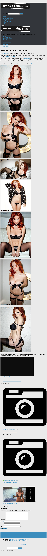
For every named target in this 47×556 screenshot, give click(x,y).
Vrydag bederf (18, 381)
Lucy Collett (5, 381)
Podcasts (5, 20)
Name (2, 521)
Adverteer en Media (7, 21)
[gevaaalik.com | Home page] (23, 6)
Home (4, 16)
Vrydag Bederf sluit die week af (10, 503)
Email (2, 524)
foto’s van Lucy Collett (10, 56)
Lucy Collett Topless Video (6, 376)
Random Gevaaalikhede (8, 18)
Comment (2, 519)
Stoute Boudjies (11, 381)
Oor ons (4, 22)
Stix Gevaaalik (5, 53)
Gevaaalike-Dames (7, 46)
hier (31, 63)
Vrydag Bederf (27, 58)
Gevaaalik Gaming (7, 19)
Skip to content (3, 1)
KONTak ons (5, 23)
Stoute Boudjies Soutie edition (10, 432)
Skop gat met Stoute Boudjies (10, 482)
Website (2, 526)
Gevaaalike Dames (7, 17)
